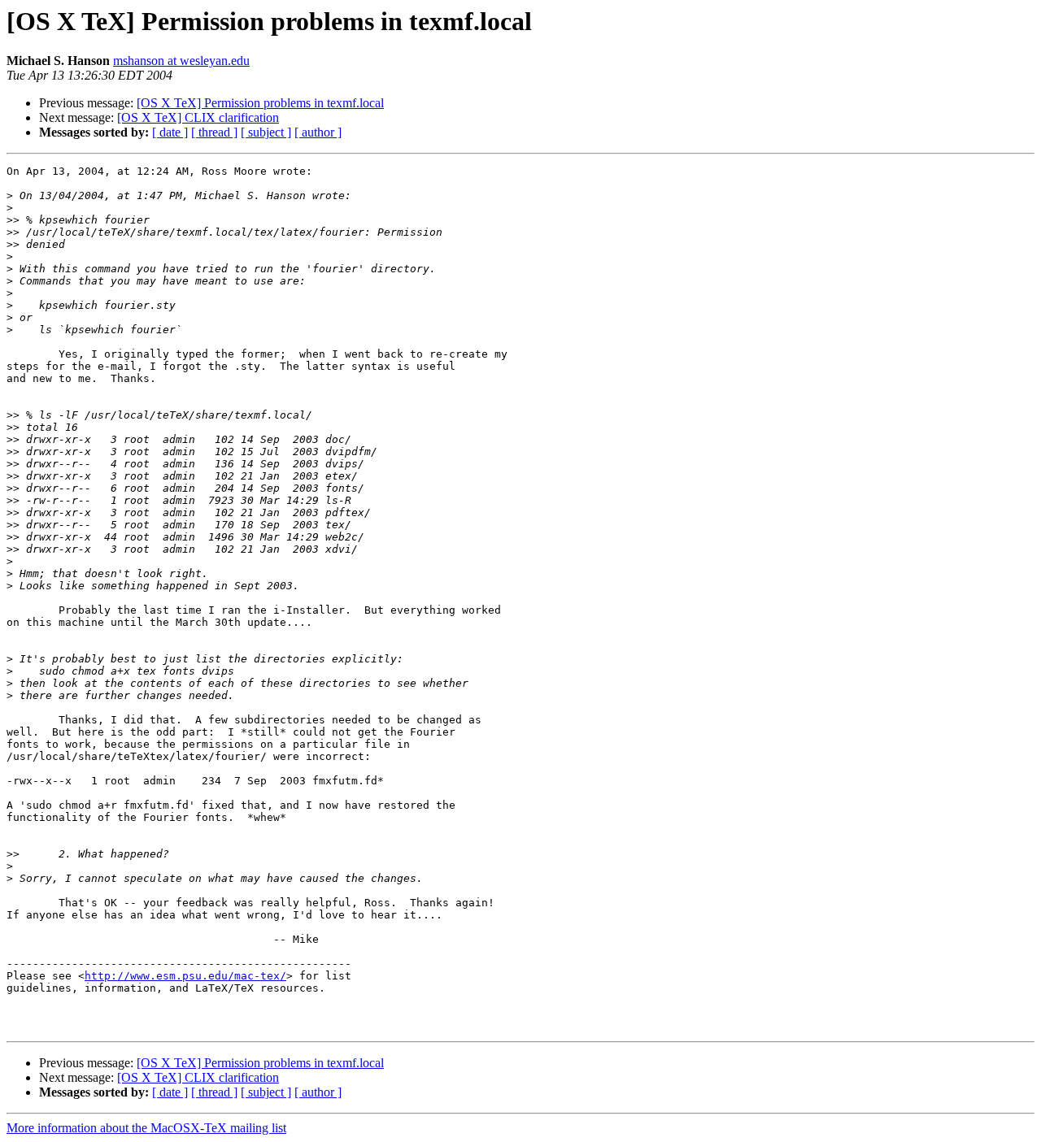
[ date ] (170, 132)
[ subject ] (266, 132)
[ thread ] (214, 132)
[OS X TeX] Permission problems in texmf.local (260, 103)
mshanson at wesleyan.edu (181, 60)
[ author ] (318, 132)
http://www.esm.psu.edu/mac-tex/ (185, 976)
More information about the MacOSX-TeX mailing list (146, 1128)
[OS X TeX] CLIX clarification (198, 117)
